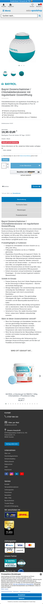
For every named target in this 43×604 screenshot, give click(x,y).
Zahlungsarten (9, 489)
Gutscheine (8, 492)
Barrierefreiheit (9, 500)
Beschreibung (21, 199)
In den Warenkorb (25, 165)
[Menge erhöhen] (7, 164)
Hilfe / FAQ (7, 498)
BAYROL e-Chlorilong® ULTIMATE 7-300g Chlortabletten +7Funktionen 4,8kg (21, 395)
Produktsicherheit (21, 215)
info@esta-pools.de (10, 425)
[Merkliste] (32, 5)
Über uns (7, 453)
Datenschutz (8, 464)
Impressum (8, 469)
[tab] (22, 199)
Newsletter (7, 495)
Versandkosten (16, 193)
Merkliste (6, 186)
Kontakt (6, 484)
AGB (5, 467)
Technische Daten (21, 204)
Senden (5, 160)
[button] (26, 173)
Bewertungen (21, 210)
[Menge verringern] (7, 167)
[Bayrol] (10, 563)
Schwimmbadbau (9, 459)
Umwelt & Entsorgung (11, 506)
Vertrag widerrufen (12, 444)
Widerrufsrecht (9, 461)
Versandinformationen (11, 487)
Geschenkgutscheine (11, 456)
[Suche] (40, 16)
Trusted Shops (9, 503)
